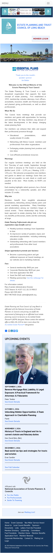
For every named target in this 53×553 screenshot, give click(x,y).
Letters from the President (31, 528)
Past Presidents (11, 533)
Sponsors (35, 525)
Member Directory (12, 530)
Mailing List (29, 512)
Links (17, 528)
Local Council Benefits (22, 525)
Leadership (25, 530)
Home (7, 523)
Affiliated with (25, 489)
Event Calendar (17, 523)
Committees (35, 530)
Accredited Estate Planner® (15, 324)
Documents (9, 528)
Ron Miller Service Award (34, 523)
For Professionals (14, 498)
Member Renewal (26, 535)
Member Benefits (38, 533)
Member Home (24, 533)
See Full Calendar (12, 467)
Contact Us (29, 538)
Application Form (11, 535)
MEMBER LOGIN (40, 38)
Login (7, 541)
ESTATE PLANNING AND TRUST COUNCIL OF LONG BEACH (34, 26)
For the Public (13, 495)
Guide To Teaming (14, 500)
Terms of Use (15, 548)
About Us (8, 525)
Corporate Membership (14, 538)
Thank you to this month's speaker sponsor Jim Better (25, 77)
